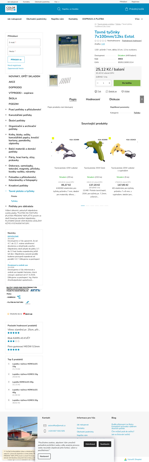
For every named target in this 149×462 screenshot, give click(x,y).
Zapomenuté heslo (16, 68)
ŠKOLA (13, 98)
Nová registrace (14, 65)
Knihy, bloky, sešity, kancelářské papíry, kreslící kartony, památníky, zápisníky (24, 139)
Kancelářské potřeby (20, 115)
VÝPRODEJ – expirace (21, 93)
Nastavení (44, 456)
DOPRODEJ (15, 87)
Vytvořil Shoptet (135, 459)
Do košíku (127, 83)
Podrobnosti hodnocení (132, 40)
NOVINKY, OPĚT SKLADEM (24, 76)
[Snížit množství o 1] (97, 83)
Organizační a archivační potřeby (22, 127)
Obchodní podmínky (42, 2)
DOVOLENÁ (13, 237)
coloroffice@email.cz (56, 425)
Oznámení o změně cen (18, 265)
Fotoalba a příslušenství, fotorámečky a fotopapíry (23, 178)
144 (103, 44)
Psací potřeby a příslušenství (25, 109)
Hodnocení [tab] (93, 99)
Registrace (135, 2)
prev (49, 171)
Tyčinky (14, 201)
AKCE (12, 82)
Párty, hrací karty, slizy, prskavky (22, 159)
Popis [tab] (73, 99)
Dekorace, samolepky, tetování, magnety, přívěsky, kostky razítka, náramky (24, 168)
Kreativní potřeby (18, 185)
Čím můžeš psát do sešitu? (123, 432)
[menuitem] (14, 19)
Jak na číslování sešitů (121, 435)
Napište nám (82, 435)
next (140, 171)
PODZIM (13, 104)
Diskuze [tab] (114, 99)
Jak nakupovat (13, 2)
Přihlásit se (16, 59)
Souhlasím (104, 444)
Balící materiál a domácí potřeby (22, 150)
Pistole (14, 196)
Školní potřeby (17, 120)
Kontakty (26, 2)
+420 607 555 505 (56, 431)
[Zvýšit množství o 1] (109, 83)
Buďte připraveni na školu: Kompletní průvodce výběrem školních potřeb (124, 426)
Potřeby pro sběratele (21, 206)
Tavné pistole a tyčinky (21, 191)
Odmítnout (90, 444)
